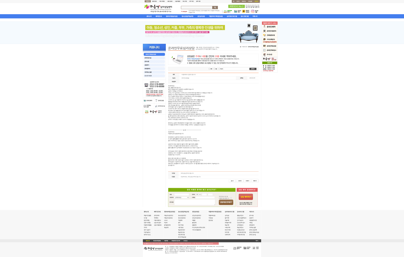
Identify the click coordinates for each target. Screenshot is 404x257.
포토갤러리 (251, 225)
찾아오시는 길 (147, 234)
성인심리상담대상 (196, 218)
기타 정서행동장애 (196, 230)
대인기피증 (180, 225)
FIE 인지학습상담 (182, 237)
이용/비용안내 (157, 220)
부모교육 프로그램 (241, 232)
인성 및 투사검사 (241, 222)
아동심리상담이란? (168, 215)
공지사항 (251, 215)
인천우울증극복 (205, 10)
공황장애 (194, 225)
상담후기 (251, 218)
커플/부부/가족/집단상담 (215, 211)
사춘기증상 (180, 227)
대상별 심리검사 (241, 230)
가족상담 (211, 218)
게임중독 (180, 220)
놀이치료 (227, 218)
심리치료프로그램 (229, 211)
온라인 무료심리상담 (254, 232)
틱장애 (165, 222)
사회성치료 (227, 227)
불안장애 (194, 222)
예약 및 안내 (157, 211)
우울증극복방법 (214, 10)
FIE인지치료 (227, 230)
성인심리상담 (195, 211)
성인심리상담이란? (196, 215)
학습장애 (166, 227)
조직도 (145, 227)
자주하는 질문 (252, 227)
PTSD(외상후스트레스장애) (198, 227)
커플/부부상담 (212, 215)
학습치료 (227, 225)
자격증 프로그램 (241, 234)
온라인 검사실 (252, 234)
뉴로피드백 (227, 234)
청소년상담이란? (182, 215)
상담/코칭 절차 (157, 222)
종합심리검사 (240, 215)
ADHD (165, 220)
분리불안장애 (167, 225)
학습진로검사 (240, 227)
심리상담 (227, 215)
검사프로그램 (240, 211)
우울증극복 (192, 12)
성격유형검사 (240, 225)
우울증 (193, 220)
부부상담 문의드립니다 (187, 173)
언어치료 (227, 232)
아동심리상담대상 (168, 218)
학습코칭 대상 (181, 232)
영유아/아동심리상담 (169, 211)
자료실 (250, 222)
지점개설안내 (147, 232)
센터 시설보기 (147, 230)
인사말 (145, 218)
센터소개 (146, 211)
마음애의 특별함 (147, 225)
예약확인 (156, 218)
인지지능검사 (240, 220)
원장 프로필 (146, 220)
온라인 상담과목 (253, 230)
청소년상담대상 (181, 218)
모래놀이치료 (228, 222)
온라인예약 (156, 215)
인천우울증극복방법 (194, 10)
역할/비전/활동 (147, 215)
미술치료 (227, 220)
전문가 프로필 (147, 222)
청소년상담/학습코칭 (183, 211)
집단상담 (211, 220)
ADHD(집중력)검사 (241, 218)
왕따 (179, 222)
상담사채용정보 (157, 225)
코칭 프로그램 (181, 234)
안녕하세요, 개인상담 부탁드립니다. (191, 176)
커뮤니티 (251, 211)
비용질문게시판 (253, 220)
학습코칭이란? (181, 230)
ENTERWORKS (173, 253)
